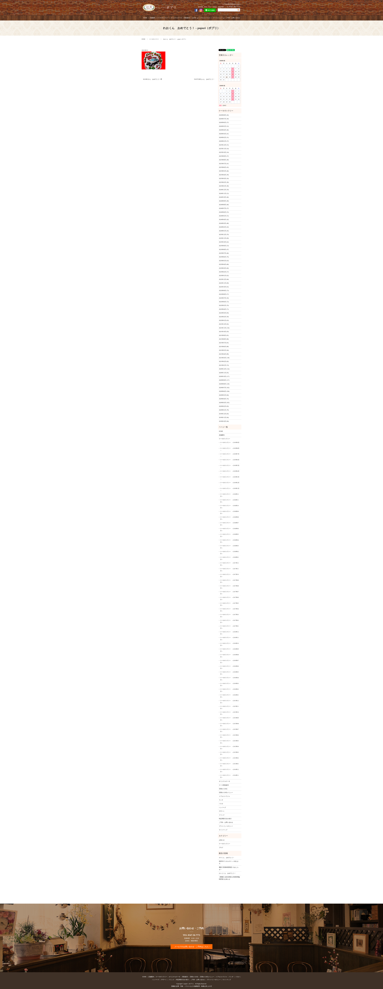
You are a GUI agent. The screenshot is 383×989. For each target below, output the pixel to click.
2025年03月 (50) (224, 178)
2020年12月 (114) (224, 369)
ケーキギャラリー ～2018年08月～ (229, 518)
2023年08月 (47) (224, 249)
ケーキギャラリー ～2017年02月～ (229, 621)
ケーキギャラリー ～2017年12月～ (229, 564)
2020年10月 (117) (224, 376)
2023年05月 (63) (224, 260)
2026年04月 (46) (224, 130)
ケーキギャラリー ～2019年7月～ (229, 455)
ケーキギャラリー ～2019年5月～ (229, 466)
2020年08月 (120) (224, 384)
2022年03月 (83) (224, 313)
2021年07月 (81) (224, 343)
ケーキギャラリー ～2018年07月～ (229, 524)
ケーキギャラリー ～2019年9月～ (229, 443)
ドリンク (222, 815)
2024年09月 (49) (224, 201)
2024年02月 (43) (224, 227)
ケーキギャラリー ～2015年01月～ (229, 765)
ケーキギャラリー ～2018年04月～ (229, 541)
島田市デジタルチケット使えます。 (228, 862)
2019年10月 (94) (224, 421)
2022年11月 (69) (224, 283)
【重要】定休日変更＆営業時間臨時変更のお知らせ (229, 878)
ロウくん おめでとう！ (226, 857)
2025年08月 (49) (224, 160)
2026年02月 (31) (224, 137)
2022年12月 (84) (224, 279)
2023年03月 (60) (224, 268)
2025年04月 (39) (224, 175)
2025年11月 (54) (224, 148)
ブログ (221, 847)
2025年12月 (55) (224, 145)
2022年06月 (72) (224, 302)
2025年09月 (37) (224, 156)
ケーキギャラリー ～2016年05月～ (229, 673)
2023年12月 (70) (224, 234)
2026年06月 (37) (224, 122)
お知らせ (222, 840)
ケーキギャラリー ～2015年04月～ (229, 747)
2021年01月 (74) (224, 365)
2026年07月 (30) (224, 119)
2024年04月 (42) (224, 219)
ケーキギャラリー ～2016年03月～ (229, 684)
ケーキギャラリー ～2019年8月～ (229, 449)
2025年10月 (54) (224, 152)
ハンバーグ (222, 807)
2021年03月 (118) (224, 358)
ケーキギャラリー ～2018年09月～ (229, 512)
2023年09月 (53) (224, 245)
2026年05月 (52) (224, 126)
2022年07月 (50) (224, 298)
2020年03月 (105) (224, 402)
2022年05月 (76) (224, 305)
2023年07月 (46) (224, 253)
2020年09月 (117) (224, 380)
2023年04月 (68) (224, 264)
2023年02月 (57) (224, 272)
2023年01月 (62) (224, 275)
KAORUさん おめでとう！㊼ (152, 79)
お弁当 (194, 18)
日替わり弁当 (223, 789)
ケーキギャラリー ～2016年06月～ (229, 667)
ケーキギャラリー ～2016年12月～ (229, 633)
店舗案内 (152, 18)
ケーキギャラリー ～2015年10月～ (229, 713)
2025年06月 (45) (224, 167)
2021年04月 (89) (224, 354)
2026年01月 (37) (224, 141)
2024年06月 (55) (224, 212)
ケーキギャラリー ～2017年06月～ (229, 598)
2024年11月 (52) (224, 193)
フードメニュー (218, 18)
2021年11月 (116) (224, 328)
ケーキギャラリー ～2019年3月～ (229, 478)
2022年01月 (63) (224, 320)
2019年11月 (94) (224, 417)
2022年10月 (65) (224, 287)
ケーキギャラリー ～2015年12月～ (229, 702)
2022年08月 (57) (224, 294)
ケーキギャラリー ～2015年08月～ (229, 725)
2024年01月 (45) (224, 231)
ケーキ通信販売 (224, 785)
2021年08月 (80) (224, 339)
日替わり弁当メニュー (226, 792)
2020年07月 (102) (224, 387)
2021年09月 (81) (224, 335)
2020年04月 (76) (224, 399)
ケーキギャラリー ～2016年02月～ (229, 690)
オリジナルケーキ (176, 18)
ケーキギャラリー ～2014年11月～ (229, 776)
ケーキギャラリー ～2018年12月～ (229, 495)
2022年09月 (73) (224, 290)
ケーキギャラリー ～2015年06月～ (229, 736)
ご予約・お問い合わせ (233, 18)
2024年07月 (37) (224, 208)
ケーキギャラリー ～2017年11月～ (229, 570)
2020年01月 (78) (224, 410)
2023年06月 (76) (224, 257)
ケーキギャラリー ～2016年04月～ (229, 679)
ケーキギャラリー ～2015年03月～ (229, 753)
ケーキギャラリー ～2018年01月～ (229, 558)
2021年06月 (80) (224, 346)
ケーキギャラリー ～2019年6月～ (229, 461)
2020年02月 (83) (224, 406)
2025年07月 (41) (224, 163)
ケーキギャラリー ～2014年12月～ (229, 770)
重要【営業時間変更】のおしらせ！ (228, 868)
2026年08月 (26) (224, 115)
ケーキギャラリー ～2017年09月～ (229, 581)
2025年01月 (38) (224, 186)
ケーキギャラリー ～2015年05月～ (229, 742)
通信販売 (187, 18)
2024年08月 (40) (224, 204)
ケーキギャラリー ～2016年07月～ (229, 661)
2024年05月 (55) (224, 216)
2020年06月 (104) (224, 391)
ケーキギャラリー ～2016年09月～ (229, 650)
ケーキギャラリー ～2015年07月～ (229, 730)
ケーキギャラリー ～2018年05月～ (229, 535)
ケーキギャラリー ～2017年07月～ (229, 593)
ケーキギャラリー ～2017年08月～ (229, 587)
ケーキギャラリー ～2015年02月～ (229, 759)
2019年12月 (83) (224, 414)
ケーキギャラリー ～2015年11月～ (229, 707)
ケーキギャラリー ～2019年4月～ (229, 472)
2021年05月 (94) (224, 350)
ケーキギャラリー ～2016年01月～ (229, 696)
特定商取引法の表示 (225, 818)
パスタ (221, 803)
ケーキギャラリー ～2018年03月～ (229, 547)
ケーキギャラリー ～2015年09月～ (229, 719)
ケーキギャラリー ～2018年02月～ (229, 552)
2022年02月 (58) (224, 316)
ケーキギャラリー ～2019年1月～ (229, 489)
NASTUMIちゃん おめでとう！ (204, 79)
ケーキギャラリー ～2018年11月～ (229, 501)
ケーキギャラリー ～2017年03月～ (229, 615)
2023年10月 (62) (224, 242)
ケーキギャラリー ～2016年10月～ (229, 644)
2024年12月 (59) (224, 189)
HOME (145, 18)
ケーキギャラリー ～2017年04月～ (229, 610)
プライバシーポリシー (226, 826)
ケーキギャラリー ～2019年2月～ (229, 484)
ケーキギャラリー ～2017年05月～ (229, 604)
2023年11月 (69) (224, 238)
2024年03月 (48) (224, 223)
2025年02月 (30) (224, 182)
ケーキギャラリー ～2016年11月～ (229, 638)
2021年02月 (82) (224, 361)
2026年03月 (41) (224, 134)
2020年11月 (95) (224, 373)
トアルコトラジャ (205, 18)
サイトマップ (223, 830)
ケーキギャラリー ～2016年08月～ (229, 656)
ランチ (221, 800)
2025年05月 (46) (224, 171)
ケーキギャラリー (163, 18)
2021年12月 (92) (224, 324)
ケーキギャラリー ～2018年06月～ (229, 530)
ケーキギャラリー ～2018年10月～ (229, 507)
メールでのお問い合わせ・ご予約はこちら (191, 947)
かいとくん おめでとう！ (227, 873)
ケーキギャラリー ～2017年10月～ (229, 575)
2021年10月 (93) (224, 331)
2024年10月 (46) (224, 197)
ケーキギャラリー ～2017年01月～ (229, 627)
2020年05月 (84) (224, 395)
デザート (222, 811)
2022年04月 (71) (224, 309)
